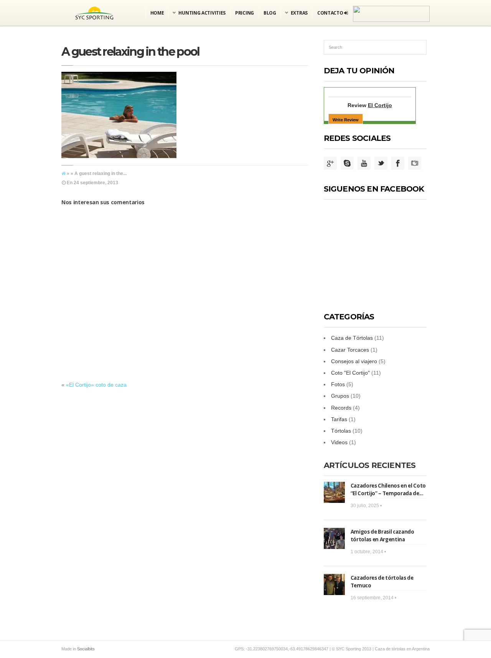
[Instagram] (414, 163)
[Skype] (347, 163)
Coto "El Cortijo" (350, 373)
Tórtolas (341, 431)
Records (341, 408)
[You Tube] (364, 163)
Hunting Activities (202, 13)
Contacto (330, 13)
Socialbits (86, 648)
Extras (299, 13)
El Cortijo (380, 105)
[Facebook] (397, 163)
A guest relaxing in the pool (130, 52)
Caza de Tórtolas (352, 338)
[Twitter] (380, 163)
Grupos (340, 396)
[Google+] (330, 163)
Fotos (338, 384)
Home (157, 13)
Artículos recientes (370, 465)
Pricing (244, 13)
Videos (339, 442)
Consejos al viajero (354, 361)
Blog (270, 13)
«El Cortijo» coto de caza (96, 385)
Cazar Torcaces (350, 350)
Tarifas (339, 419)
